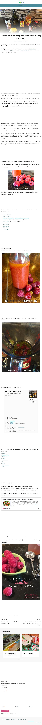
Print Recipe (33, 399)
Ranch (3, 453)
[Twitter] (38, 722)
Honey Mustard (5, 464)
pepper (7, 229)
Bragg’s (2, 50)
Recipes (27, 33)
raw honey (12, 423)
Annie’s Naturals (32, 49)
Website (31, 706)
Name (3, 706)
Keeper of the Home (18, 41)
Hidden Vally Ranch (25, 50)
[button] (31, 401)
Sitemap (24, 719)
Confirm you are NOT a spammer (9, 713)
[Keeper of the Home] (21, 2)
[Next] (38, 646)
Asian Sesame (5, 456)
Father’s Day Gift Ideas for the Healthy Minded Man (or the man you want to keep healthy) (32, 622)
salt (4, 229)
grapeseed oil (11, 218)
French (3, 463)
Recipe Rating (4, 685)
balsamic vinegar (6, 216)
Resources (13, 719)
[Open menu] (24, 5)
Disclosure (19, 719)
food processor (21, 427)
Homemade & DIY (16, 33)
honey (4, 219)
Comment (4, 691)
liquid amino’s (6, 221)
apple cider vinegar (7, 214)
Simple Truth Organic (10, 50)
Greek (3, 466)
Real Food (23, 33)
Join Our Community (6, 719)
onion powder (6, 226)
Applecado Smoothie (28, 653)
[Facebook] (37, 722)
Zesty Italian (4, 461)
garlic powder (6, 224)
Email (16, 706)
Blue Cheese (5, 460)
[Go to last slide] (3, 646)
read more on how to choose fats (22, 218)
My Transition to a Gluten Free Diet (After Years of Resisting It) (9, 621)
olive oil (5, 218)
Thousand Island (5, 455)
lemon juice (5, 222)
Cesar (3, 458)
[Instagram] (40, 722)
